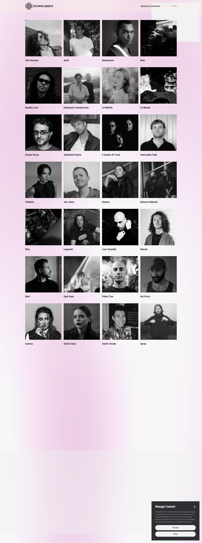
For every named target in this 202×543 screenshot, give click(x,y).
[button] (195, 507)
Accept (175, 528)
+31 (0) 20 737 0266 (100, 470)
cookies (56, 541)
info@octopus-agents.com (102, 473)
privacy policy (146, 517)
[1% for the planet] (172, 541)
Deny (175, 534)
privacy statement (67, 541)
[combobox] (150, 495)
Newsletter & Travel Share (150, 6)
